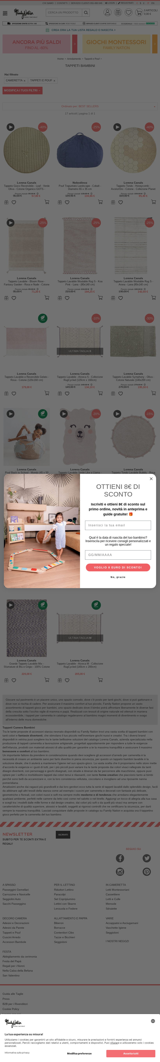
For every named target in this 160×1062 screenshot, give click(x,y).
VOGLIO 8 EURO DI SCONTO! (118, 567)
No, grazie (118, 577)
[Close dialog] (151, 479)
